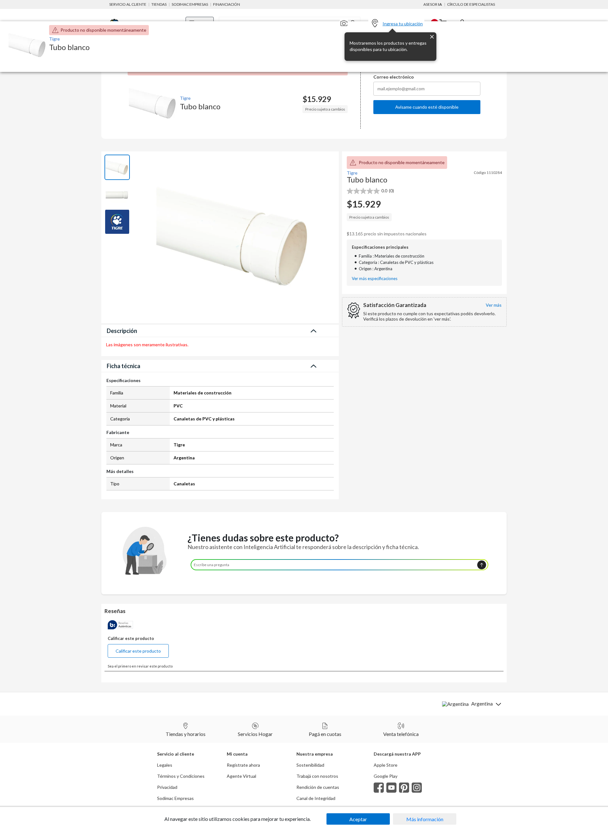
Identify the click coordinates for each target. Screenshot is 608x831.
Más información (424, 819)
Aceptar (358, 819)
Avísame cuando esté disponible (427, 107)
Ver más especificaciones (374, 279)
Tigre (185, 98)
